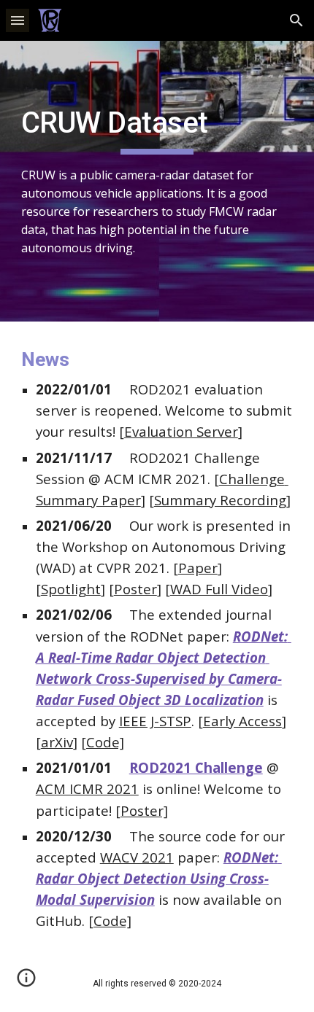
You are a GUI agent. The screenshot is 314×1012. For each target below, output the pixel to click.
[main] (157, 181)
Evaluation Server (181, 431)
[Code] (102, 742)
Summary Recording (220, 500)
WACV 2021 (137, 857)
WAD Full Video (219, 589)
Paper (198, 567)
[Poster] (141, 810)
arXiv (57, 742)
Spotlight (71, 589)
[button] (17, 20)
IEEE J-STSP (155, 721)
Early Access (242, 721)
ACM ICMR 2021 (87, 788)
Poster (135, 589)
